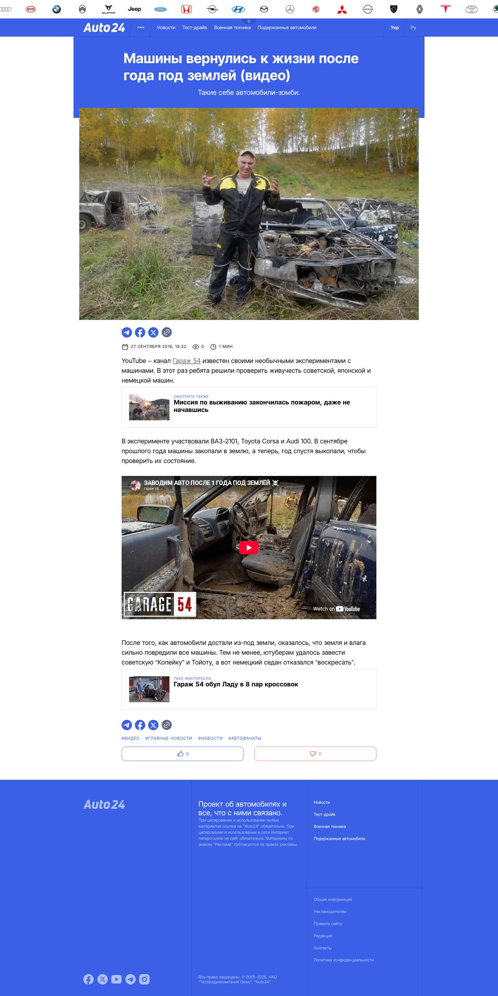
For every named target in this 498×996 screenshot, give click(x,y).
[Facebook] (88, 979)
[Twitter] (102, 979)
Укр (395, 27)
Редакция (323, 935)
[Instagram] (144, 979)
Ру (413, 27)
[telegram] (127, 332)
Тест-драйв (194, 27)
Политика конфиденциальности (344, 960)
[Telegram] (130, 979)
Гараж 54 (187, 361)
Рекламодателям (330, 911)
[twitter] (153, 332)
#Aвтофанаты (245, 738)
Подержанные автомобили (287, 27)
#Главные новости (169, 738)
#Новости (210, 738)
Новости (166, 27)
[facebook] (140, 332)
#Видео (130, 738)
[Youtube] (116, 979)
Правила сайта (328, 923)
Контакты (323, 948)
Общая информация (333, 899)
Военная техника (232, 27)
